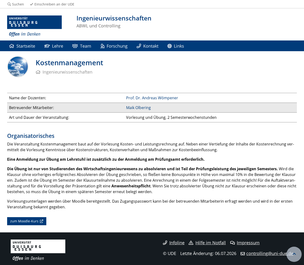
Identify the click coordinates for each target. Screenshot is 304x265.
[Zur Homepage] (34, 26)
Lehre (57, 46)
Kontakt (150, 46)
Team (85, 46)
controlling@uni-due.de (269, 253)
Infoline (177, 242)
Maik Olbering (138, 107)
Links (179, 46)
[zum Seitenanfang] (294, 254)
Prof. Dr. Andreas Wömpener (152, 97)
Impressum (248, 242)
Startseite (25, 46)
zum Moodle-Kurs (24, 221)
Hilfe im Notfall (210, 242)
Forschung (117, 46)
